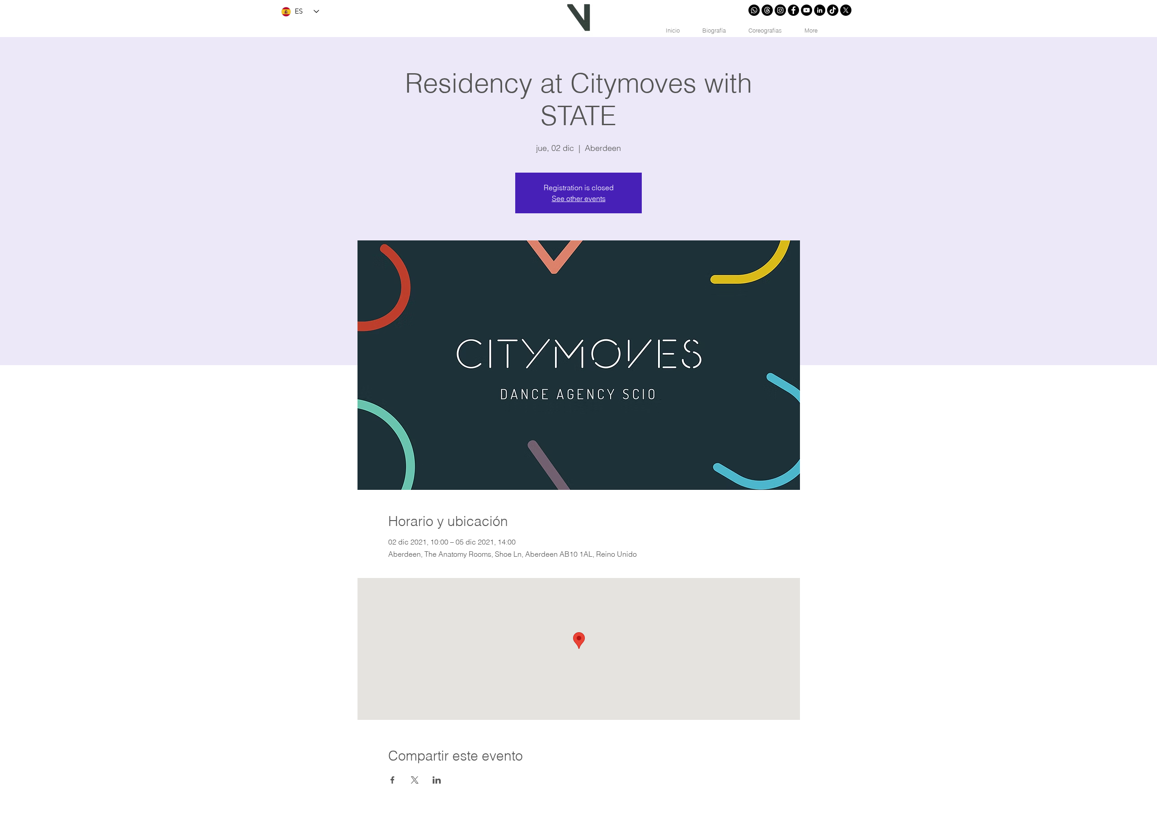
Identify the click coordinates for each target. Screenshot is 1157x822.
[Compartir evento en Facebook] (392, 780)
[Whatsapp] (754, 10)
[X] (845, 10)
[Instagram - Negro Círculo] (780, 10)
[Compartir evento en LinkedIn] (437, 780)
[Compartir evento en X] (414, 780)
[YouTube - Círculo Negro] (806, 10)
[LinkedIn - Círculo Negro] (819, 10)
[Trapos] (767, 10)
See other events (579, 198)
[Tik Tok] (832, 10)
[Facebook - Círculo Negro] (793, 10)
